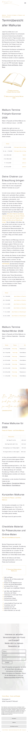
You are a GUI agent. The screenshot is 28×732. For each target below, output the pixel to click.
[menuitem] (25, 3)
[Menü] (25, 3)
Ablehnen (14, 722)
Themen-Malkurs (6, 483)
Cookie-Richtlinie (5, 729)
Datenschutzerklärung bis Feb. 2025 (15, 729)
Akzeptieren (14, 718)
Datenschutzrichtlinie (10, 677)
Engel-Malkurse (16, 485)
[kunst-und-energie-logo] (11, 3)
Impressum (24, 729)
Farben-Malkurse (6, 485)
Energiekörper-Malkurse (18, 483)
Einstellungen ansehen (14, 726)
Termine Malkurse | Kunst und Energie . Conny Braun (12, 65)
